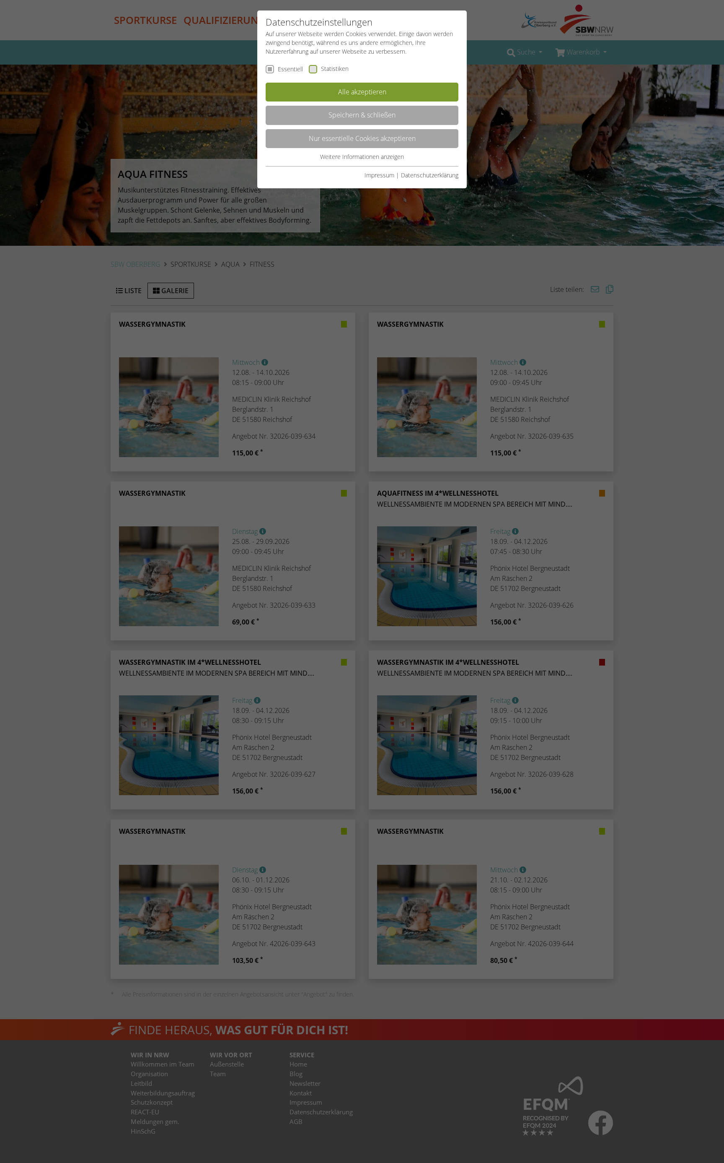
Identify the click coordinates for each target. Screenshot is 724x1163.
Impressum (379, 175)
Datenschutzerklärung (429, 175)
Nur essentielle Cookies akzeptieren (362, 138)
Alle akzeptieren (362, 91)
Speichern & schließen (362, 115)
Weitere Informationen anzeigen (362, 157)
